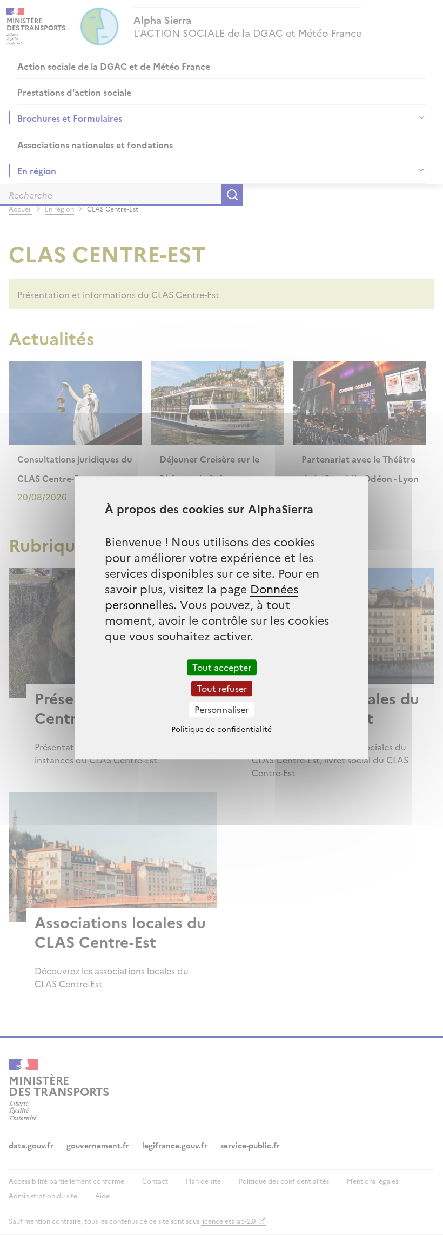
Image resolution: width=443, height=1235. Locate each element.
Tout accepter (221, 667)
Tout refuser (222, 688)
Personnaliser (221, 709)
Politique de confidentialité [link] (221, 728)
